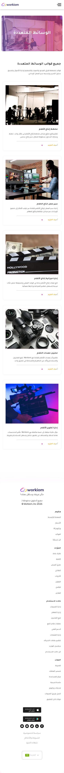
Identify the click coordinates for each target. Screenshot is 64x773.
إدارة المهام (56, 612)
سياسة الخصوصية (32, 733)
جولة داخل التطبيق (54, 699)
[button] (59, 4)
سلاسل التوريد (55, 646)
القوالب (58, 534)
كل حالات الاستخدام (53, 652)
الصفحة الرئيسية (54, 517)
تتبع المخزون (56, 618)
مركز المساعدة (55, 677)
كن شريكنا (57, 540)
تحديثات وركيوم (55, 688)
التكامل (58, 587)
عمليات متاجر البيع (54, 624)
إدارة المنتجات (55, 635)
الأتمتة (58, 559)
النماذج (58, 571)
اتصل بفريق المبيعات (53, 694)
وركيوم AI (57, 529)
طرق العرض (56, 565)
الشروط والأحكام (32, 738)
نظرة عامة (57, 554)
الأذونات (58, 576)
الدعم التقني (56, 629)
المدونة (58, 666)
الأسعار (58, 523)
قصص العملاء (55, 671)
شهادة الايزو (32, 743)
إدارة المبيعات (55, 607)
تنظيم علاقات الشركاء (52, 641)
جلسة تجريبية (55, 683)
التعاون (58, 582)
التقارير (58, 593)
